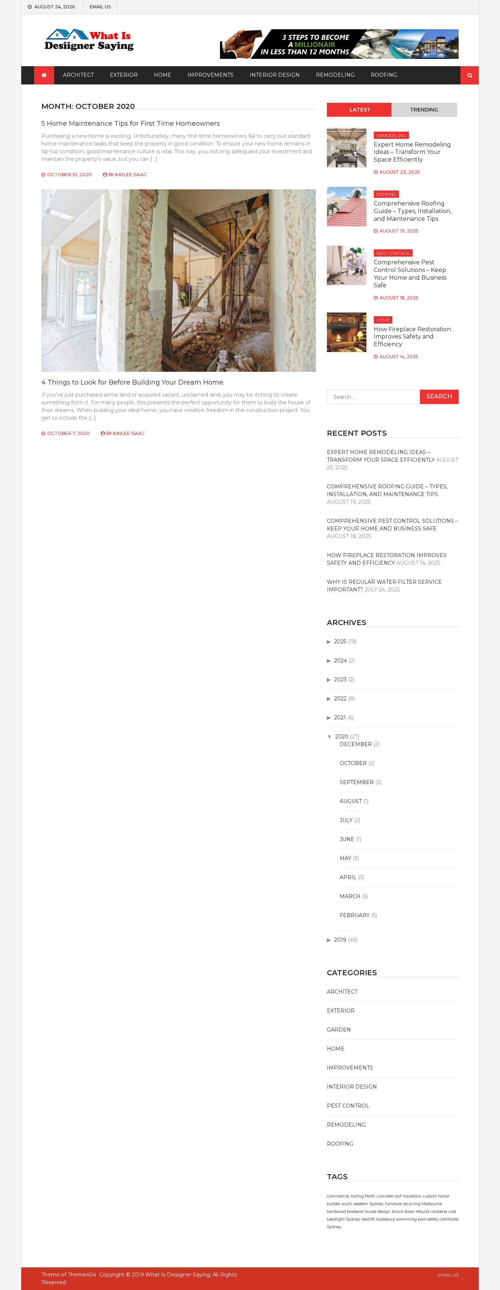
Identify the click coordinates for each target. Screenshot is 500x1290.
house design (377, 1211)
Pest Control (393, 253)
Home (162, 75)
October (353, 763)
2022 (340, 698)
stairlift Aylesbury (378, 1219)
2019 (340, 940)
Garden (339, 1029)
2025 (340, 641)
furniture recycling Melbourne (413, 1204)
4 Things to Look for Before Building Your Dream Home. (132, 382)
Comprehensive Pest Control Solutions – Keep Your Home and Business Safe (410, 273)
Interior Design (275, 75)
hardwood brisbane (345, 1211)
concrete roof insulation (399, 1196)
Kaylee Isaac (131, 174)
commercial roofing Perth (351, 1196)
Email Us (100, 7)
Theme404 (82, 1274)
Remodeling (335, 75)
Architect (78, 75)
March (350, 896)
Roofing (384, 75)
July (346, 820)
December (356, 744)
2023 (340, 679)
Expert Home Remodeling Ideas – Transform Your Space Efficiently (412, 152)
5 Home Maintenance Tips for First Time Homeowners (130, 124)
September (357, 782)
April (348, 877)
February (355, 915)
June (347, 839)
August (351, 801)
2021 (340, 717)
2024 (340, 660)
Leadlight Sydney (343, 1219)
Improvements (210, 75)
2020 (341, 736)
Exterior (124, 75)
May (345, 858)
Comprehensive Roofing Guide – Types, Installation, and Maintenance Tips (412, 211)
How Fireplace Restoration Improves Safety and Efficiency (412, 337)
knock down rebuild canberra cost (424, 1211)
